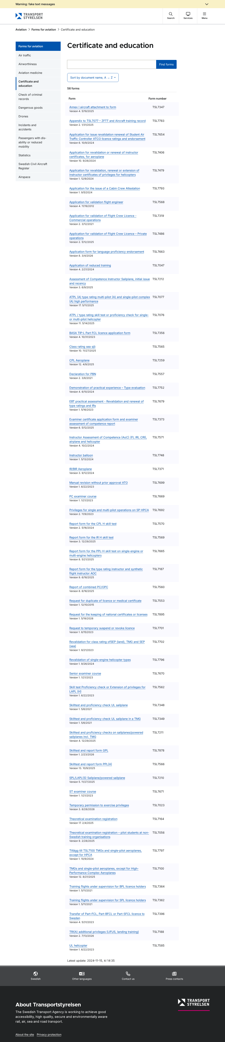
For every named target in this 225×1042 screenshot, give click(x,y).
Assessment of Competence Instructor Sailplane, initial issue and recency (109, 281)
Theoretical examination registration (93, 819)
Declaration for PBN (82, 374)
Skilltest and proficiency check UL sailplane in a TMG (105, 719)
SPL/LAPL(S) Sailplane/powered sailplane (97, 778)
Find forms (166, 64)
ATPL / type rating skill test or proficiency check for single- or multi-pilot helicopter (109, 317)
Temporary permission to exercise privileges (99, 805)
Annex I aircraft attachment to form (92, 107)
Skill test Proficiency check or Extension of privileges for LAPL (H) (107, 689)
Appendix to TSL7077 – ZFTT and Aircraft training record (107, 121)
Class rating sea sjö (82, 346)
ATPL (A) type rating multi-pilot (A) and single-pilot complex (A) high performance (109, 299)
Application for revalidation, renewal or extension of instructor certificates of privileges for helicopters (104, 172)
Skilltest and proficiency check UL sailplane (98, 705)
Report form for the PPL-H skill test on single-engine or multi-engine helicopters (106, 553)
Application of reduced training (90, 265)
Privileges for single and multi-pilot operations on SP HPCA (109, 510)
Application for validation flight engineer (96, 202)
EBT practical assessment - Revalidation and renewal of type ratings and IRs (106, 403)
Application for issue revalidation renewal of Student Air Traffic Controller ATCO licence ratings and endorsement (107, 136)
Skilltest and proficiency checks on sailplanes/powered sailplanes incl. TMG (106, 734)
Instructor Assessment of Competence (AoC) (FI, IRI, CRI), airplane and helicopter (108, 439)
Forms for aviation (43, 29)
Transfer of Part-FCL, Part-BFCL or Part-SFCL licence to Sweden (107, 916)
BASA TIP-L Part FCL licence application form (99, 333)
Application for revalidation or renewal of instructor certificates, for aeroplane (103, 154)
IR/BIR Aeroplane (80, 469)
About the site (24, 1034)
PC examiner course (82, 496)
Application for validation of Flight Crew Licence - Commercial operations (102, 218)
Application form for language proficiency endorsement (106, 251)
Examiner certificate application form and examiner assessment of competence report (103, 421)
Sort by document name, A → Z (91, 77)
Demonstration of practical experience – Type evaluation (107, 387)
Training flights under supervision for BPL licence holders (107, 886)
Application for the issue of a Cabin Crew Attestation (104, 188)
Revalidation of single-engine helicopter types (100, 659)
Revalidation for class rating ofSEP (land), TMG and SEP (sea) (107, 644)
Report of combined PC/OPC (88, 587)
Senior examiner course (85, 673)
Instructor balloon (81, 455)
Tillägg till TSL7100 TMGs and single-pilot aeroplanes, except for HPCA (105, 853)
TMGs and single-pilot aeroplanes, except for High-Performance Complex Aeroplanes (104, 870)
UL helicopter (78, 945)
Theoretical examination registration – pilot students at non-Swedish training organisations (109, 835)
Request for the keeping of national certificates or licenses (108, 614)
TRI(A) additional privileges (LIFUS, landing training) (104, 932)
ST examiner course (82, 791)
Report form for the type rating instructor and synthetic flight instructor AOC (106, 571)
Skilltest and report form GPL (88, 750)
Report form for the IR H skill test (91, 537)
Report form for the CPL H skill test (93, 523)
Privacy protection (49, 1034)
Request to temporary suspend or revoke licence (102, 628)
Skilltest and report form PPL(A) (90, 764)
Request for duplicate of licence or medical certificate (105, 600)
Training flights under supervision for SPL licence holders (107, 900)
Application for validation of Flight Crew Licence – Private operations (108, 236)
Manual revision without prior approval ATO (98, 482)
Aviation (21, 29)
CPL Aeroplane (79, 360)
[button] (171, 16)
